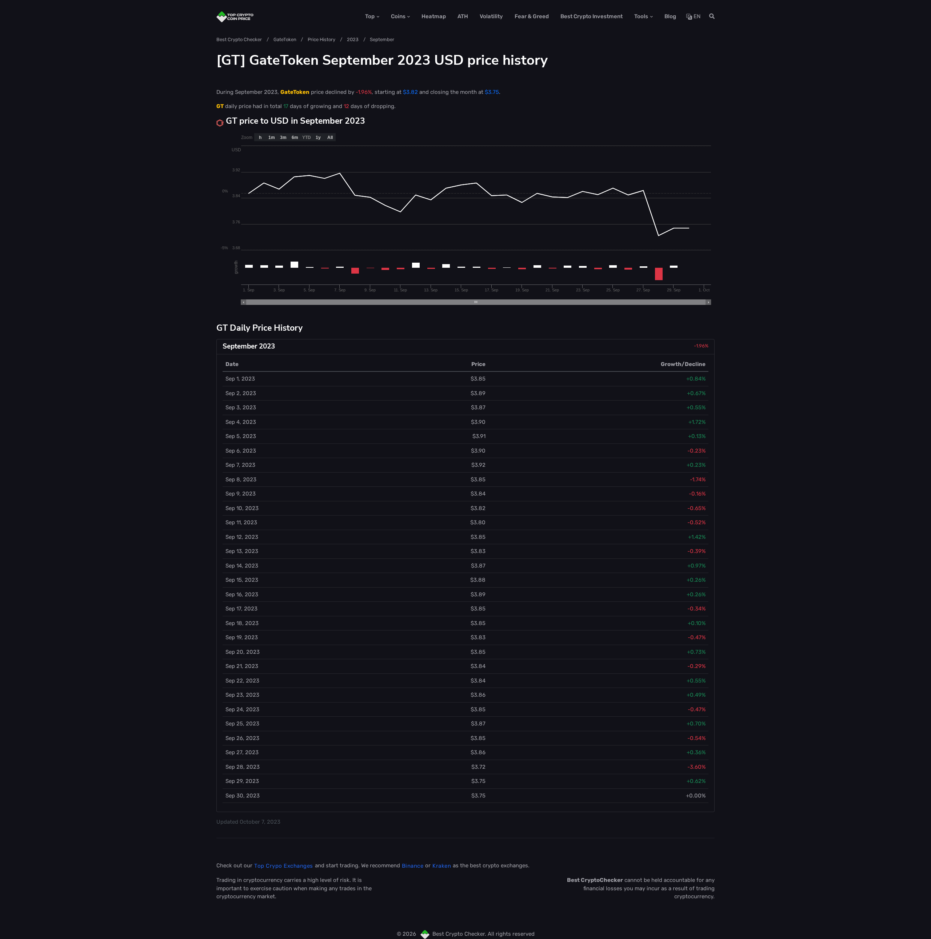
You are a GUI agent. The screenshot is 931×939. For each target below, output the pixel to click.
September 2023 (249, 346)
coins (398, 16)
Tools (641, 16)
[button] (710, 16)
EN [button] (696, 16)
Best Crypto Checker (239, 39)
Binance (413, 866)
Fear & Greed (532, 16)
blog (670, 16)
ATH (462, 16)
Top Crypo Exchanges (283, 866)
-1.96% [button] (701, 346)
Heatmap (433, 16)
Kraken (441, 866)
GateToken (284, 39)
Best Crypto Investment (591, 16)
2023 (353, 39)
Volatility (491, 16)
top (370, 16)
